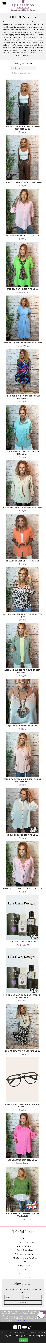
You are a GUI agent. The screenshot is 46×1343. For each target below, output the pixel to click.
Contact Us (25, 1277)
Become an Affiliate (25, 1254)
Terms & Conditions (25, 1250)
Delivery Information (25, 1242)
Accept (23, 1340)
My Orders (25, 1270)
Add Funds (25, 1273)
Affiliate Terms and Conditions (25, 1258)
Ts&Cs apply (21, 1320)
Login (25, 1262)
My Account (25, 1266)
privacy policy (38, 1335)
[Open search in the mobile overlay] (23, 73)
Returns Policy (25, 1246)
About (25, 1238)
